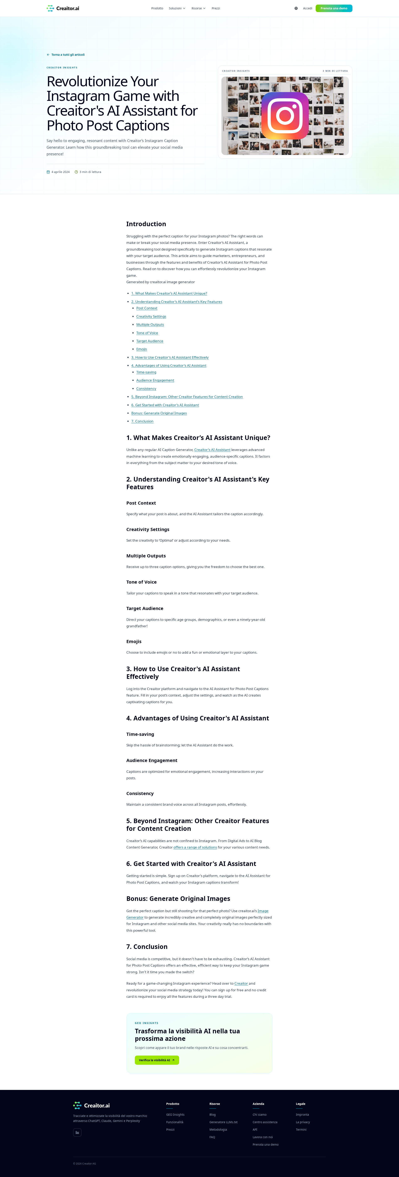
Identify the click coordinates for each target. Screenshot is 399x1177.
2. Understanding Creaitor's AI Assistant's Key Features (176, 301)
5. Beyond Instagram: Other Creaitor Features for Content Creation (187, 396)
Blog (212, 1114)
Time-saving (146, 372)
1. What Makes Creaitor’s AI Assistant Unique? (169, 293)
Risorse (197, 8)
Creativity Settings (151, 316)
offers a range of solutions (195, 847)
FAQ (212, 1137)
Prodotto (157, 8)
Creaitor (241, 983)
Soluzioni (175, 8)
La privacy (303, 1122)
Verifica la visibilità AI (154, 1060)
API (255, 1129)
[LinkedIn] (77, 1132)
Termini (301, 1129)
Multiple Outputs (150, 324)
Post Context (146, 308)
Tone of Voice (147, 332)
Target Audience (149, 340)
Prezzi (216, 8)
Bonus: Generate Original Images (159, 413)
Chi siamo (259, 1114)
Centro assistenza (265, 1122)
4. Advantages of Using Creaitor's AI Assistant (168, 365)
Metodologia (218, 1129)
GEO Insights (175, 1114)
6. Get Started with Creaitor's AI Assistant (165, 405)
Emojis (141, 349)
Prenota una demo (334, 8)
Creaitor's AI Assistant (212, 449)
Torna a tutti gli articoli (68, 55)
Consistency (146, 388)
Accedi (307, 8)
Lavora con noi (263, 1137)
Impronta (302, 1114)
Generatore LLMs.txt (223, 1122)
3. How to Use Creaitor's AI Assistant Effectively (170, 357)
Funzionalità (174, 1122)
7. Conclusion (142, 421)
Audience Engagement (155, 380)
